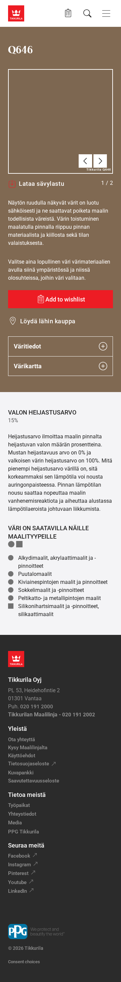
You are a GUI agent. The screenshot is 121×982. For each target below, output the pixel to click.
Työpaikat (19, 805)
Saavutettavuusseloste (33, 781)
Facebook (19, 856)
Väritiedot (27, 346)
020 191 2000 (36, 707)
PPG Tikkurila (23, 832)
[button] (68, 13)
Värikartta (28, 366)
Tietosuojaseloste (28, 764)
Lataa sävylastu (41, 183)
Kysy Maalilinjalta (27, 748)
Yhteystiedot (22, 814)
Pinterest (18, 873)
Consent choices (24, 961)
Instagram (19, 865)
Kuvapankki (21, 773)
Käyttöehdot (21, 756)
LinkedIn (17, 891)
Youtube (17, 882)
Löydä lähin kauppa (48, 321)
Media (15, 823)
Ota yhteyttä (21, 739)
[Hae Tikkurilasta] (87, 13)
